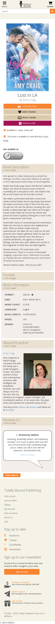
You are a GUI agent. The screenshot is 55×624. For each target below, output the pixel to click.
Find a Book (9, 496)
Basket (50, 6)
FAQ (6, 521)
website (21, 407)
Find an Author (11, 513)
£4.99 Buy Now (29, 106)
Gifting (7, 504)
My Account (9, 509)
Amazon (33, 407)
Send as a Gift (29, 123)
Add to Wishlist (29, 111)
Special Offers (10, 500)
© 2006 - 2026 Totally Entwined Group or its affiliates (24, 615)
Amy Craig (29, 100)
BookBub (10, 410)
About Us (8, 517)
